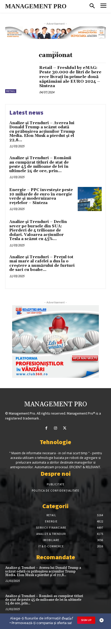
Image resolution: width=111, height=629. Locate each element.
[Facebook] (46, 428)
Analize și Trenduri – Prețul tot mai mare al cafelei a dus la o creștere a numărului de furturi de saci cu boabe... (42, 263)
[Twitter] (64, 428)
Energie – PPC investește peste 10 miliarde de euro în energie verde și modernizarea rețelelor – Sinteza (41, 196)
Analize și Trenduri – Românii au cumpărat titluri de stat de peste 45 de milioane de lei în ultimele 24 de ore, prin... (40, 164)
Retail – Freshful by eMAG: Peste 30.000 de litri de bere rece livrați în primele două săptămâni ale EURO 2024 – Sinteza (70, 76)
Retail (10, 91)
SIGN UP (86, 620)
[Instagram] (55, 428)
